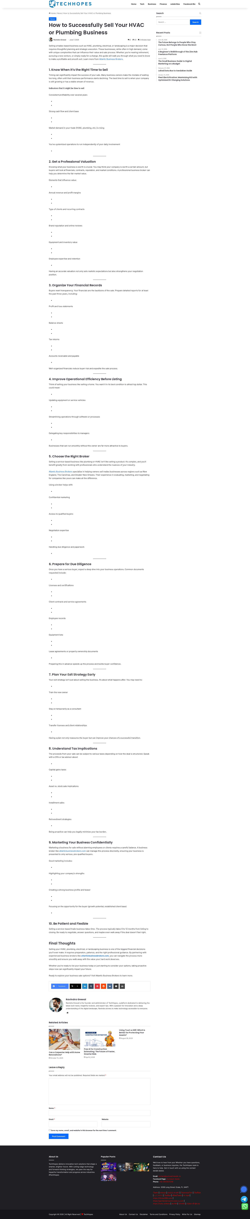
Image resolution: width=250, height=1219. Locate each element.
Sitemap (197, 1214)
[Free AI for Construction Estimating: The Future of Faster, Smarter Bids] (99, 1038)
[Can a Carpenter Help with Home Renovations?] (64, 1039)
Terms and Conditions (158, 1214)
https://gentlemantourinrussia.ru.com (168, 1201)
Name (52, 1108)
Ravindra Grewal (60, 40)
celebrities (175, 4)
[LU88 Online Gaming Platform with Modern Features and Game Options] (141, 1167)
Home (133, 4)
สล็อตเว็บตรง (177, 1195)
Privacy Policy (174, 1214)
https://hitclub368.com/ (162, 1198)
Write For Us (187, 1214)
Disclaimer (144, 1214)
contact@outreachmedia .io (169, 1176)
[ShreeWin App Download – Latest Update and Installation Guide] (108, 1167)
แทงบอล (163, 1193)
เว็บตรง (155, 1193)
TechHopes (88, 1214)
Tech (142, 4)
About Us (123, 1214)
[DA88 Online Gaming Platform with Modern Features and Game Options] (125, 1167)
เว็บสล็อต (197, 1193)
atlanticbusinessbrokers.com (72, 851)
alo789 (174, 1204)
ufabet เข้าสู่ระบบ (193, 1204)
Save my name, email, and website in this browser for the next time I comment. (84, 1130)
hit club (186, 1195)
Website (105, 1119)
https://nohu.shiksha (161, 1204)
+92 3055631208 (166, 1182)
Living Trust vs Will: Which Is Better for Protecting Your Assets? (132, 1032)
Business (152, 4)
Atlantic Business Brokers (111, 59)
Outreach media (173, 1179)
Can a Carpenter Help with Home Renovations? (64, 1053)
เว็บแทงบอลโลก (186, 1193)
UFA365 (181, 1204)
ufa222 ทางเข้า (173, 1193)
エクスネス (158, 1195)
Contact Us (133, 1214)
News (59, 13)
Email (52, 1119)
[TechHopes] (70, 4)
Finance (163, 4)
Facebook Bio (189, 4)
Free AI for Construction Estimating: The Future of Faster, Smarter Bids (99, 1051)
